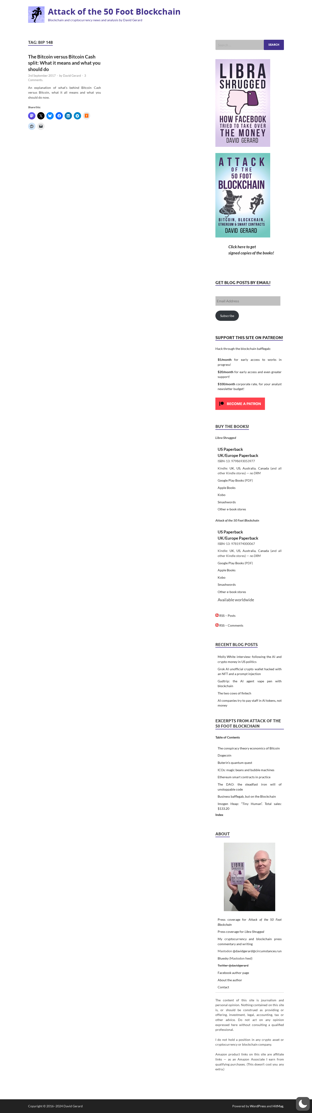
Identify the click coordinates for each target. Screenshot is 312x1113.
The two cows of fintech (234, 693)
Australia (249, 468)
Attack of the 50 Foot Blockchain (114, 11)
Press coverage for (241, 932)
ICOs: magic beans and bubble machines (246, 770)
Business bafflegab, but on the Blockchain (247, 796)
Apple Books (226, 488)
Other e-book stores (232, 509)
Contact (223, 987)
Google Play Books (231, 480)
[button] (303, 1104)
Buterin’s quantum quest (235, 763)
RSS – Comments (231, 625)
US (238, 468)
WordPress (258, 1106)
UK (232, 468)
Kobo (221, 495)
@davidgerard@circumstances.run (257, 951)
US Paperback (230, 449)
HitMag (277, 1106)
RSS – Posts (227, 615)
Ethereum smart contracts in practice (244, 777)
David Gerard (72, 75)
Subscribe (227, 316)
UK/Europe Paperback (238, 455)
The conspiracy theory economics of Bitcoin (249, 748)
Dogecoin (224, 755)
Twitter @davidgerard (233, 965)
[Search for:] (249, 45)
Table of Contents (227, 737)
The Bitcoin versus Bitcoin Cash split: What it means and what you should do (64, 63)
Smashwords (227, 502)
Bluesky (223, 958)
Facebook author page (233, 973)
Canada (263, 468)
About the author (230, 980)
